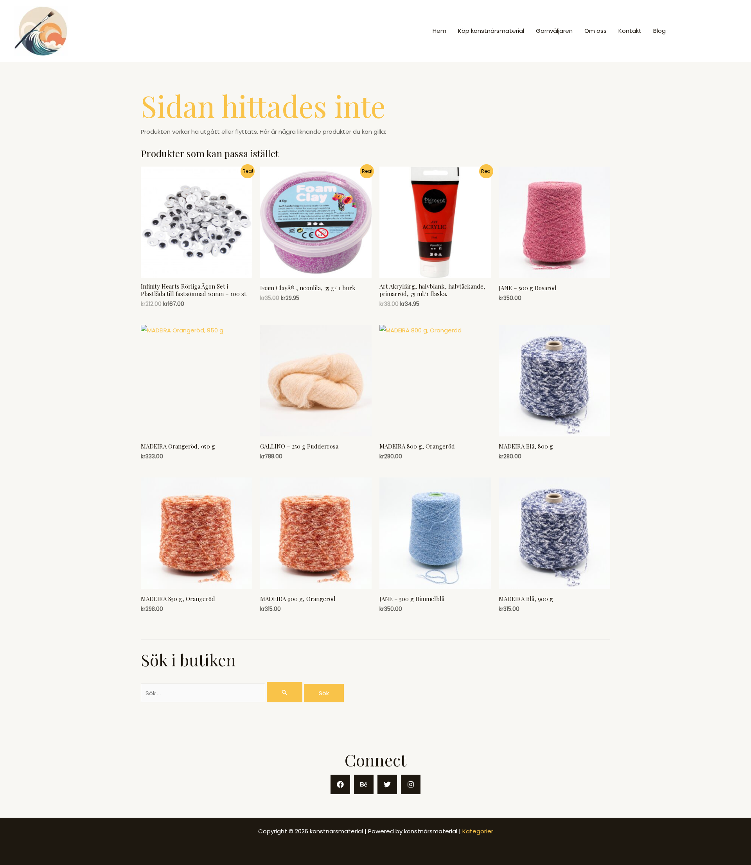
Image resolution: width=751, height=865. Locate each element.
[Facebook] (340, 784)
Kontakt (629, 31)
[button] (708, 31)
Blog (659, 31)
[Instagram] (410, 784)
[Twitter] (387, 784)
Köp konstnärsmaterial (491, 31)
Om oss (595, 31)
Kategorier (477, 831)
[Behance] (364, 784)
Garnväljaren (554, 31)
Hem (439, 31)
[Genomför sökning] (285, 692)
